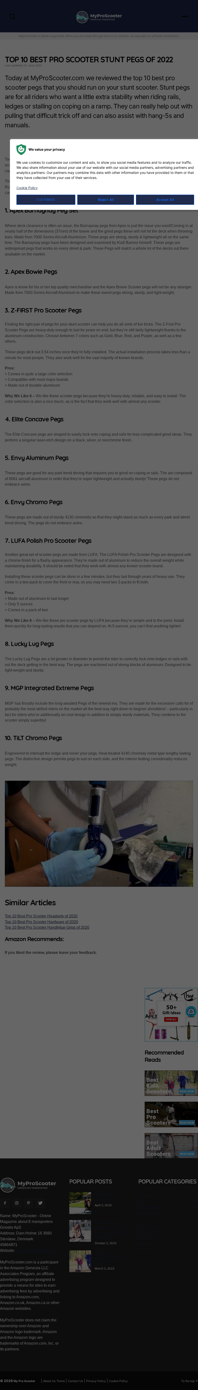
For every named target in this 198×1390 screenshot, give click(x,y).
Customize (46, 199)
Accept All (165, 200)
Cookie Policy (27, 188)
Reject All (106, 200)
